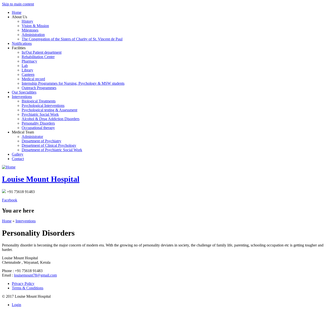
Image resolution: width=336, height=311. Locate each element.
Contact (18, 159)
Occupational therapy (38, 128)
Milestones (30, 30)
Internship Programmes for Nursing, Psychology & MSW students (73, 83)
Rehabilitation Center (38, 57)
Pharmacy (29, 61)
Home (16, 12)
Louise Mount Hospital (40, 179)
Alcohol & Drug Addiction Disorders (50, 119)
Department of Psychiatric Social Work (52, 150)
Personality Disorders (38, 123)
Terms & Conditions (27, 288)
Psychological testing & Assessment (49, 110)
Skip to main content (18, 4)
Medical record (33, 79)
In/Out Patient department (41, 52)
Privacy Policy (23, 283)
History (27, 21)
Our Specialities (24, 92)
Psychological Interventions (43, 105)
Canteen (28, 74)
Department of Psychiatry (41, 141)
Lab (25, 66)
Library (27, 70)
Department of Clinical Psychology (49, 145)
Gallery (17, 154)
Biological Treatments (39, 101)
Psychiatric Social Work (40, 114)
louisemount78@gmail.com (35, 275)
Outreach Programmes (39, 88)
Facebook (9, 200)
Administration (33, 35)
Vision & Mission (35, 26)
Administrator (32, 136)
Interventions (22, 97)
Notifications (22, 43)
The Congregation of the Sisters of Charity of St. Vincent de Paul (72, 39)
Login (16, 305)
